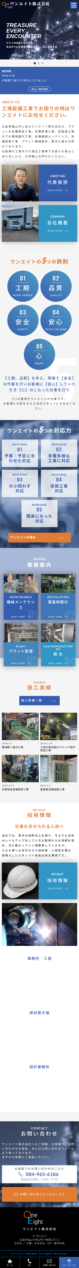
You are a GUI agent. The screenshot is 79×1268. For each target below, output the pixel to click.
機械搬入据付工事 (13, 747)
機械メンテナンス (21, 603)
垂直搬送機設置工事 (52, 789)
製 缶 (58, 651)
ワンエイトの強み (23, 537)
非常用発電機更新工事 (15, 789)
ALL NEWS (39, 89)
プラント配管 (21, 649)
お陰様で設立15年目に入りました (24, 80)
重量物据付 (58, 600)
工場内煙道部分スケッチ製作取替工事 (57, 749)
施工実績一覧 (31, 700)
